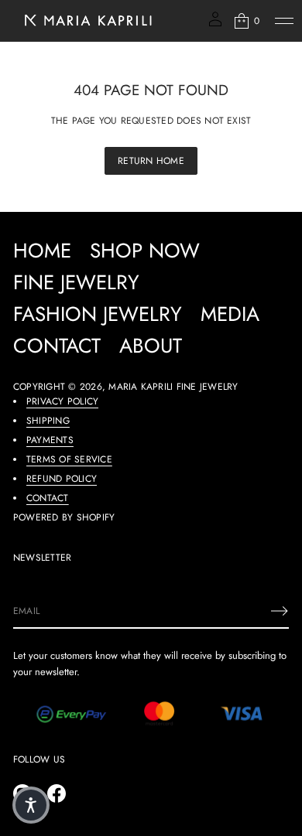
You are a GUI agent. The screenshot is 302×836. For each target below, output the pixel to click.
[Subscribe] (279, 611)
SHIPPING (48, 421)
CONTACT (47, 498)
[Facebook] (56, 793)
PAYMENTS (50, 440)
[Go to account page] (215, 24)
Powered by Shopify (64, 517)
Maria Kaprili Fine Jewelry (173, 387)
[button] (246, 21)
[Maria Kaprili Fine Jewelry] (86, 21)
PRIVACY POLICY (62, 401)
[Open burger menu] (284, 21)
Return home (151, 161)
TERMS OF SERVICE (69, 459)
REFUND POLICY (61, 479)
